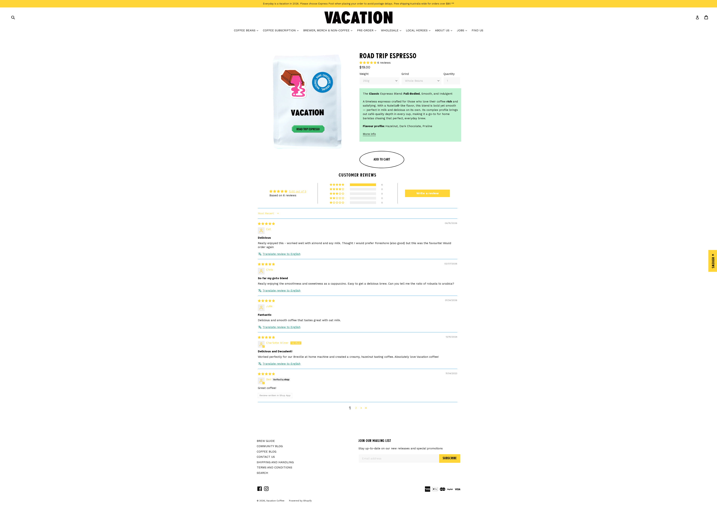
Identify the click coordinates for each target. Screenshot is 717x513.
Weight (364, 74)
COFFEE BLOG (266, 451)
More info (369, 134)
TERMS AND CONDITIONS (274, 467)
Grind (405, 74)
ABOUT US (444, 30)
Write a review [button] (427, 193)
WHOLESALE (392, 30)
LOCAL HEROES (419, 30)
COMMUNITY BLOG (270, 446)
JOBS (463, 30)
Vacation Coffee (275, 500)
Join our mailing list (374, 441)
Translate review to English (281, 254)
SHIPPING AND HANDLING (275, 462)
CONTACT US (266, 457)
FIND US (477, 30)
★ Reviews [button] (713, 260)
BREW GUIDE (266, 441)
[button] (368, 62)
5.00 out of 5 (297, 191)
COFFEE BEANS (247, 30)
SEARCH (262, 473)
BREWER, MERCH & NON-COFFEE (328, 30)
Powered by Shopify (300, 500)
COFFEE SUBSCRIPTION (281, 30)
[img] (266, 223)
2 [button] (356, 408)
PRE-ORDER (367, 30)
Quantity (449, 74)
